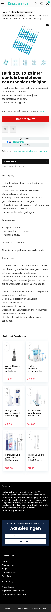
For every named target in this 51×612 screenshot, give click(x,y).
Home (4, 12)
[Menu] (3, 3)
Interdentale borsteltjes (13, 15)
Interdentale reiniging (22, 12)
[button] (47, 25)
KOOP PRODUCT (25, 119)
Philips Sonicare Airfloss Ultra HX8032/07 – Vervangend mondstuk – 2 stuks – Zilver (36, 461)
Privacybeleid (8, 587)
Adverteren (7, 576)
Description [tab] (10, 161)
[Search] (36, 3)
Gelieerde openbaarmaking (14, 594)
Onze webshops (9, 572)
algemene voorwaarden (13, 590)
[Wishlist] (41, 3)
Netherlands (18, 141)
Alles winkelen (8, 565)
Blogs (4, 568)
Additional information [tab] (14, 166)
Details (41, 111)
